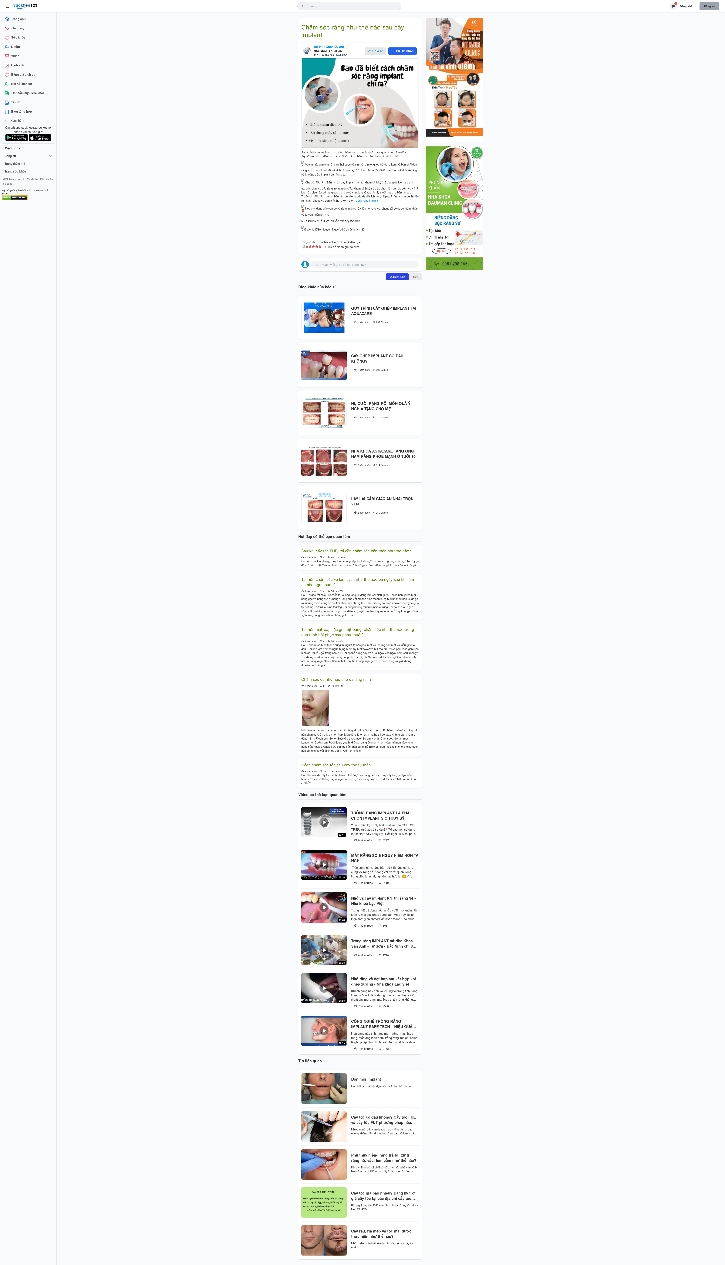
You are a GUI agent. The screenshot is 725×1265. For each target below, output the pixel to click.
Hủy (415, 276)
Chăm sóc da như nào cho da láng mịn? (336, 679)
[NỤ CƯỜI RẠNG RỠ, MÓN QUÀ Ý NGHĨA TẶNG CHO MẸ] (324, 413)
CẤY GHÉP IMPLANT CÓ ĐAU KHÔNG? (377, 358)
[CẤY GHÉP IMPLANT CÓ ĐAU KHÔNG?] (324, 365)
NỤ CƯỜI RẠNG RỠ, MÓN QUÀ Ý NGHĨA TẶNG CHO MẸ (380, 406)
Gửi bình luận (397, 276)
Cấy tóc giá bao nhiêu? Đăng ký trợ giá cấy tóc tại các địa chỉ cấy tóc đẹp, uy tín (383, 1195)
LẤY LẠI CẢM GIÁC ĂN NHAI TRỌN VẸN (382, 501)
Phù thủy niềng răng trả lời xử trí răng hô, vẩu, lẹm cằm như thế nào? (383, 1157)
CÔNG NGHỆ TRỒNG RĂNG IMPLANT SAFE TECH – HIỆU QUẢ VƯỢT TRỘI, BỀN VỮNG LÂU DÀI (381, 1024)
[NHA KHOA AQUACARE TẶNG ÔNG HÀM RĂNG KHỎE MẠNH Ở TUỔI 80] (324, 460)
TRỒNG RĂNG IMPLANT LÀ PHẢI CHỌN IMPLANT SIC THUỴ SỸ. (381, 815)
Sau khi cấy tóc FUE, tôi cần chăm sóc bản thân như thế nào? (356, 551)
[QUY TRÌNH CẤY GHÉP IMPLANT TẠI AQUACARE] (324, 318)
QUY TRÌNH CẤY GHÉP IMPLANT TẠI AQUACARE (383, 311)
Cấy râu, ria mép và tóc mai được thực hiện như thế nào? (381, 1233)
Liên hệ (20, 179)
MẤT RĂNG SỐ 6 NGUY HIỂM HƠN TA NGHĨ (384, 858)
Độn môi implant (366, 1079)
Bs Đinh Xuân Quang (329, 46)
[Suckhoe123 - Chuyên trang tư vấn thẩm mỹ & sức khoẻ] (25, 6)
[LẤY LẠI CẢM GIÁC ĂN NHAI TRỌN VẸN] (324, 508)
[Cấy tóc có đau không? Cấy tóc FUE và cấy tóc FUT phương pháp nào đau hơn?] (324, 1126)
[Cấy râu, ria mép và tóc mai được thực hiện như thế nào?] (324, 1240)
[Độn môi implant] (324, 1088)
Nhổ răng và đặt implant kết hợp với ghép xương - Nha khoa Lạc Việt (383, 981)
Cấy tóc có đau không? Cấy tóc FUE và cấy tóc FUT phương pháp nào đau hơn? (383, 1119)
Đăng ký (709, 6)
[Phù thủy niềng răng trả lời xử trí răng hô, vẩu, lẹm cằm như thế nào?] (324, 1164)
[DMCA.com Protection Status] (15, 197)
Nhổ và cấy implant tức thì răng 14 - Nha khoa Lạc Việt (383, 900)
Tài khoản (32, 179)
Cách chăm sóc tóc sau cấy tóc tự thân (336, 765)
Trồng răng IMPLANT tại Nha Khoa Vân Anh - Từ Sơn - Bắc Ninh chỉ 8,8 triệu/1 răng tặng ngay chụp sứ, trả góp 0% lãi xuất (383, 943)
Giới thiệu (8, 179)
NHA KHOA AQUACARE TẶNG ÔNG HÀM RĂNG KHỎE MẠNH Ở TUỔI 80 (383, 453)
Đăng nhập (687, 6)
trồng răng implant (366, 200)
